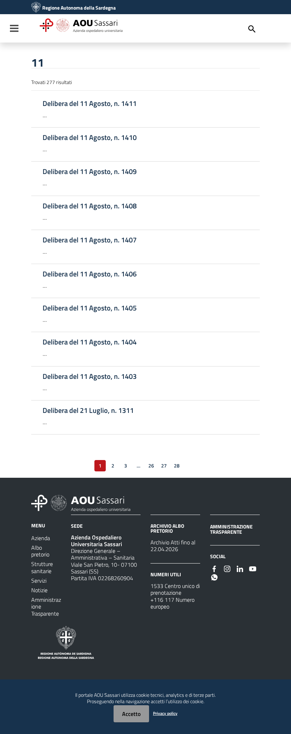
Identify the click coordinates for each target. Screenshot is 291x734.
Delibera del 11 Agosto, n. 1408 (90, 206)
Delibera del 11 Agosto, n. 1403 (90, 376)
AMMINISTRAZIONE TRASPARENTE (231, 529)
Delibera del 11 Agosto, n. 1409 (90, 171)
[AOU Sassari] (36, 7)
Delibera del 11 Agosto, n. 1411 (90, 103)
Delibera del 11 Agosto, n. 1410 (90, 137)
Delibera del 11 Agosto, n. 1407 (90, 240)
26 (151, 465)
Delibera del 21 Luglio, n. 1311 (88, 410)
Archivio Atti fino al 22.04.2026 (173, 545)
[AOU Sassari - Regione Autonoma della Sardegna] (80, 502)
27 (164, 465)
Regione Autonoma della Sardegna (79, 7)
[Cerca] (252, 29)
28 (177, 465)
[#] (214, 568)
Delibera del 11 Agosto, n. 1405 (90, 308)
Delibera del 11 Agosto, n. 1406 (90, 274)
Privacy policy (165, 713)
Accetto (131, 714)
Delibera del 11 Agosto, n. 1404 (90, 342)
